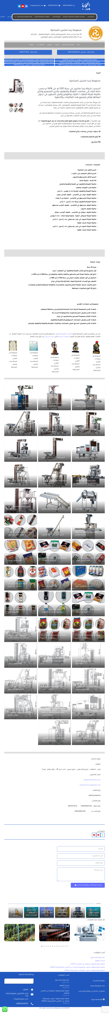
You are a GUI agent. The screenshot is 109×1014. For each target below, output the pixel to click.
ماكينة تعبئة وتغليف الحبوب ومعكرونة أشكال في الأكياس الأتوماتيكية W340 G (77, 967)
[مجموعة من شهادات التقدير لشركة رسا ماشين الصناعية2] (54, 342)
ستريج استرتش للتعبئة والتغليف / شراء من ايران (62, 912)
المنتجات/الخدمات (68, 45)
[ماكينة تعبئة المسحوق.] (20, 681)
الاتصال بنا (40, 45)
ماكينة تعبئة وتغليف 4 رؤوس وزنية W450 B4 (93, 912)
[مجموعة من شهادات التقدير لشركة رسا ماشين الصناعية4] (96, 342)
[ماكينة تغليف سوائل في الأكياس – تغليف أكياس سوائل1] (88, 552)
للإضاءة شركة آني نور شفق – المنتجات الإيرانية (16, 912)
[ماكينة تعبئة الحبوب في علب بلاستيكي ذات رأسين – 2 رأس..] (20, 629)
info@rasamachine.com (91, 780)
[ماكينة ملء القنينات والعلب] (88, 398)
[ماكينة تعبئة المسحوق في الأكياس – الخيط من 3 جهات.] (88, 732)
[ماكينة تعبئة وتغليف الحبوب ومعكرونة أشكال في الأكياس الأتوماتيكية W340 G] (29, 60)
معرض (49, 45)
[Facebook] (26, 6)
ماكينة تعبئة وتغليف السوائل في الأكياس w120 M (87, 964)
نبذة (78, 45)
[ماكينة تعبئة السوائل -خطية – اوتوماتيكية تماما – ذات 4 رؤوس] (88, 475)
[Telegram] (19, 6)
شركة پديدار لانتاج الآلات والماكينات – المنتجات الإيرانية (77, 912)
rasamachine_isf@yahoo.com (90, 785)
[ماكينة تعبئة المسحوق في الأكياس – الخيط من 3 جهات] (54, 475)
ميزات (57, 45)
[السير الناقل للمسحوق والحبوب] (54, 526)
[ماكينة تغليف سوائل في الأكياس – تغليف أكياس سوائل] (20, 398)
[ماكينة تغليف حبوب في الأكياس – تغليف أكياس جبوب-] (88, 681)
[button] (67, 946)
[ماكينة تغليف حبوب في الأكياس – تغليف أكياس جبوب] (88, 423)
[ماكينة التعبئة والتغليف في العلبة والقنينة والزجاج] (88, 526)
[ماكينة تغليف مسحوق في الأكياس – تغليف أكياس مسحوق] (54, 398)
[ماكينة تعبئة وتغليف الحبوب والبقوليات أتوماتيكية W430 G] (80, 62)
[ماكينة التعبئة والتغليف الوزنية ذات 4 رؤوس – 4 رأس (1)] (20, 475)
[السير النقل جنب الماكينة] (54, 501)
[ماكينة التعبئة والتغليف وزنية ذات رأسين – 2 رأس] (20, 501)
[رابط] (16, 86)
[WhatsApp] (102, 835)
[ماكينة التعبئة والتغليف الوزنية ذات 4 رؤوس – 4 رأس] (20, 707)
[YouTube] (23, 6)
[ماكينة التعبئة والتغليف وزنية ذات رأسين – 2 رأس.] (54, 681)
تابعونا (31, 45)
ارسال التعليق (100, 961)
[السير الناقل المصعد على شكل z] (54, 449)
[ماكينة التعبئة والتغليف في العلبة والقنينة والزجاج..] (54, 707)
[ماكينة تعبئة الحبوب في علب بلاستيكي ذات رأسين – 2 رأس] (20, 449)
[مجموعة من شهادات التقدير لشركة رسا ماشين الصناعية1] (33, 342)
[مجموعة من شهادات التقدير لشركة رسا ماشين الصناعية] (13, 342)
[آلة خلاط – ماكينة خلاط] (88, 501)
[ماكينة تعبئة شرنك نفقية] (88, 449)
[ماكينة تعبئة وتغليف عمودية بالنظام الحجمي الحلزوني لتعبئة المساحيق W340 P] (29, 62)
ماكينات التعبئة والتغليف (63, 334)
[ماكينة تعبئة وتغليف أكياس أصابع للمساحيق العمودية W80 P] (80, 65)
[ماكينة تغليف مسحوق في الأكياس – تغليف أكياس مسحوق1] (20, 526)
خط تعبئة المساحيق (98, 958)
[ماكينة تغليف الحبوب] (54, 423)
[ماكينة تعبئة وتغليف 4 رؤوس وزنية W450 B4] (29, 65)
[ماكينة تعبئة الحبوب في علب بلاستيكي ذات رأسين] (20, 578)
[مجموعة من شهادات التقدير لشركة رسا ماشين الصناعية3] (75, 342)
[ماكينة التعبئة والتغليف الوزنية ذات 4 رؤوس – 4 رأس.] (54, 629)
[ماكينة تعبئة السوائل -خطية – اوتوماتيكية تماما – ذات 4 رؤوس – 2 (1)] (54, 655)
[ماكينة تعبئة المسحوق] (20, 423)
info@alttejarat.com (21, 999)
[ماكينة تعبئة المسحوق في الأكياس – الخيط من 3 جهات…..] (54, 552)
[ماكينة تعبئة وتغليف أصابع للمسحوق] (88, 655)
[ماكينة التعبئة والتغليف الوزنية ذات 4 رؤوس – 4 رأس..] (88, 629)
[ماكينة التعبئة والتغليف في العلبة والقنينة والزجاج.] (20, 604)
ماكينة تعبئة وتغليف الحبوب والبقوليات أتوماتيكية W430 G (85, 970)
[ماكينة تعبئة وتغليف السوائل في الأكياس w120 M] (80, 60)
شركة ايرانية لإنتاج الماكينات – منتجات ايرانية (46, 912)
